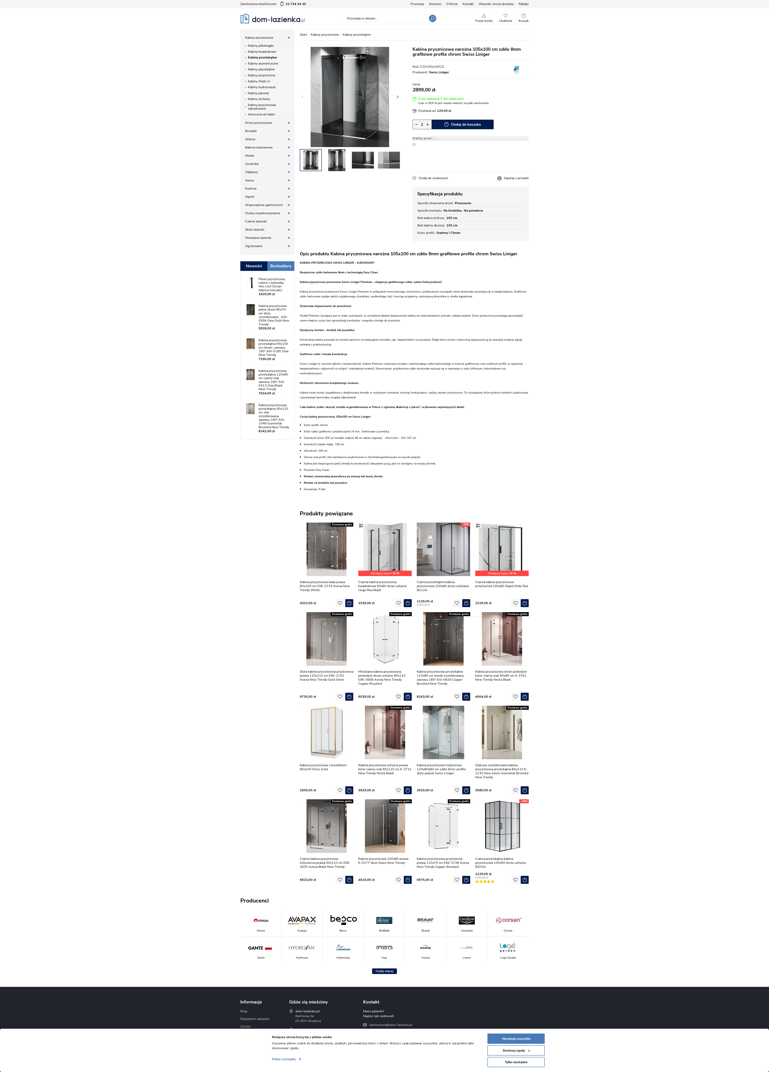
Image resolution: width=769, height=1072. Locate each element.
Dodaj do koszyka (466, 124)
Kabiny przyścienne (261, 75)
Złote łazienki (254, 229)
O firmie (452, 4)
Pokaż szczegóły (284, 1059)
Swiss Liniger (439, 72)
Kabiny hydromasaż (262, 87)
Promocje (417, 4)
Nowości (435, 4)
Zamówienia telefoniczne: (273, 4)
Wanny (250, 139)
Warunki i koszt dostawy (496, 4)
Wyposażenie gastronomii (264, 205)
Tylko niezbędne (516, 1062)
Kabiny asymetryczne (263, 63)
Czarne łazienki (256, 221)
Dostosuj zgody (514, 1050)
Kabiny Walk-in (259, 81)
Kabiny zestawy (259, 99)
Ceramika (252, 164)
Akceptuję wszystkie (516, 1038)
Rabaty (524, 4)
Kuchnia (250, 188)
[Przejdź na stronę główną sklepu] (272, 18)
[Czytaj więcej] (384, 971)
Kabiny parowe (258, 93)
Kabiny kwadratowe (262, 51)
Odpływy (251, 172)
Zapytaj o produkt (516, 178)
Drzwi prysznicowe (258, 123)
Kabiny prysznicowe (325, 34)
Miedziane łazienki (258, 238)
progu (387, 463)
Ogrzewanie (253, 246)
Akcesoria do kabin (261, 114)
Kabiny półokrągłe (261, 45)
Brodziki (251, 131)
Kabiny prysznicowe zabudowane (262, 107)
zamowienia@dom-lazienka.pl (390, 1025)
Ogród (249, 197)
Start (303, 34)
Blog (243, 1011)
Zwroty (245, 1026)
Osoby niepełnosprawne (262, 213)
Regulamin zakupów (254, 1019)
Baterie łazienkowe (259, 147)
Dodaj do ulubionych (433, 178)
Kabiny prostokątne (357, 34)
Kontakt (468, 4)
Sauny (249, 180)
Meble (249, 155)
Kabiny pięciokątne (261, 69)
